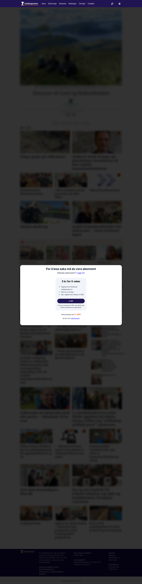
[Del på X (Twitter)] (70, 114)
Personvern (44, 572)
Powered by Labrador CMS (71, 581)
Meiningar (73, 3)
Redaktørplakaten (46, 569)
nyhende (85, 123)
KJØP (71, 301)
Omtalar (82, 3)
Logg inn (71, 273)
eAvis (44, 3)
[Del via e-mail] (74, 114)
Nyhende (62, 3)
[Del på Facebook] (67, 114)
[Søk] (112, 3)
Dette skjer (52, 3)
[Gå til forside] (30, 3)
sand (76, 123)
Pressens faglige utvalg (49, 567)
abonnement (75, 318)
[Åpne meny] (119, 3)
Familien (91, 3)
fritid (56, 123)
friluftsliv (66, 123)
